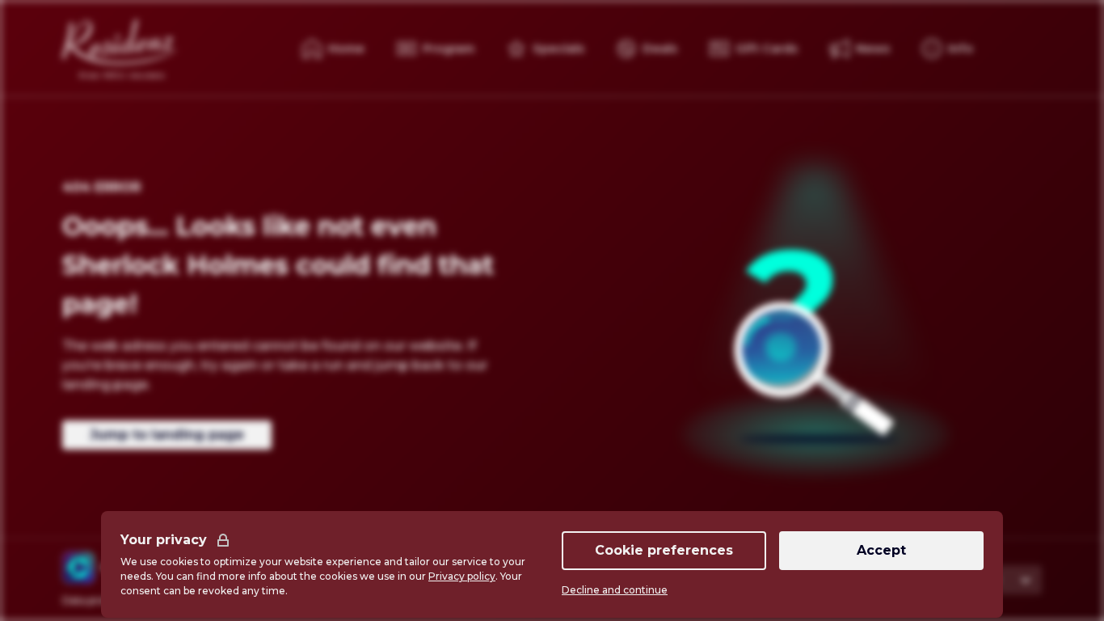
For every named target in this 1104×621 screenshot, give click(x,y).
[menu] (947, 48)
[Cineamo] (78, 567)
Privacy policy (461, 576)
